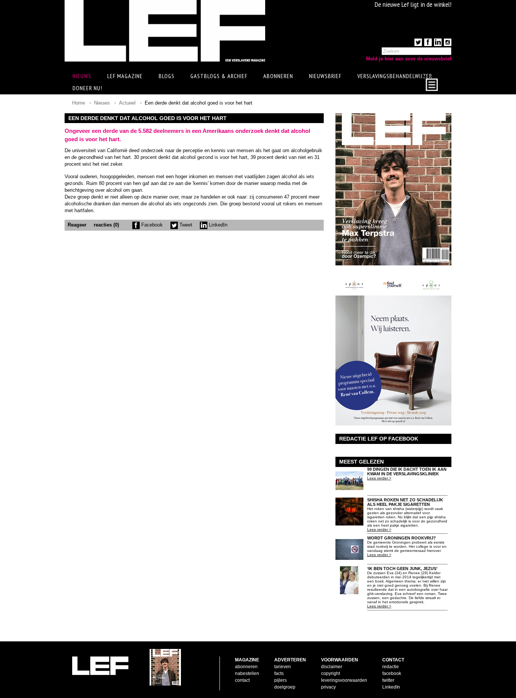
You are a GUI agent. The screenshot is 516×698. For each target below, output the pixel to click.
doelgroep (284, 687)
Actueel (127, 103)
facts (279, 673)
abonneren (246, 666)
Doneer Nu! (87, 88)
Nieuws (102, 103)
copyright (330, 673)
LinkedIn (217, 225)
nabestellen (247, 673)
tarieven (282, 666)
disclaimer (331, 666)
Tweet (185, 225)
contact (242, 680)
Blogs (167, 76)
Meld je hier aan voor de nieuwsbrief (408, 59)
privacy (328, 687)
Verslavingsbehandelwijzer (394, 76)
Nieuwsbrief (325, 76)
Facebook (151, 225)
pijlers (280, 680)
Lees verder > (379, 478)
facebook (391, 673)
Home (78, 103)
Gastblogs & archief (218, 76)
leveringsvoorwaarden (344, 680)
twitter (388, 680)
